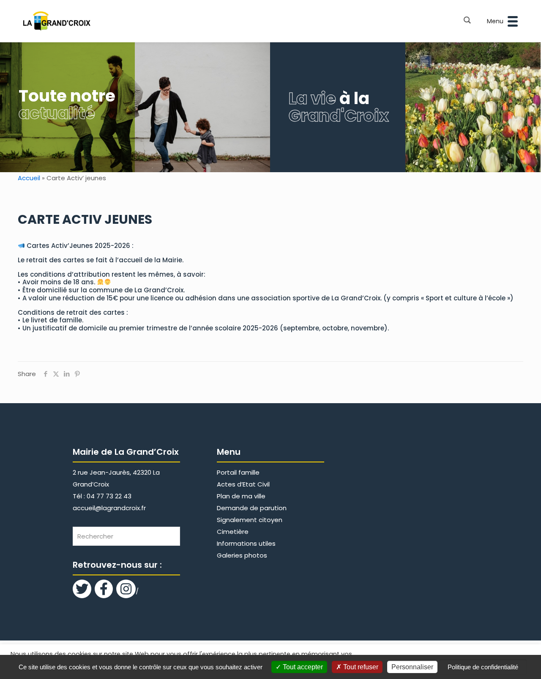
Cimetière (233, 531)
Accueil (29, 177)
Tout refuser (360, 667)
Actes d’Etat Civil (243, 484)
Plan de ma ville (241, 496)
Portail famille (238, 472)
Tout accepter (302, 667)
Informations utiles (246, 543)
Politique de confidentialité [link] (483, 667)
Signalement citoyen (249, 519)
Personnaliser (412, 667)
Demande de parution (252, 507)
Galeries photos (242, 555)
